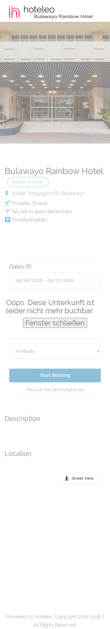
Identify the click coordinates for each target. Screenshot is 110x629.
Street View (83, 478)
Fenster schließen (55, 322)
